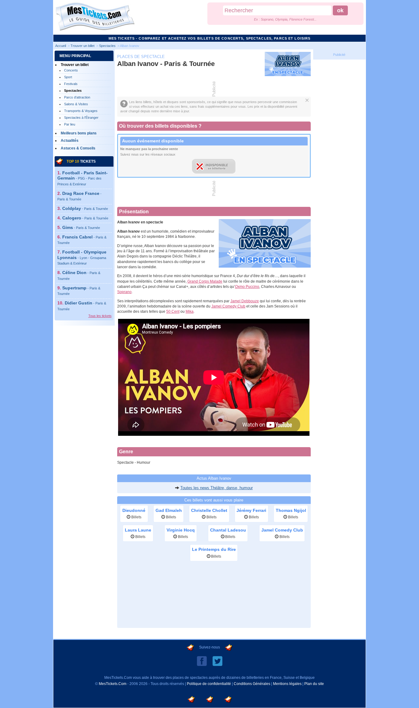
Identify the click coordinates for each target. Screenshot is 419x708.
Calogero (85, 217)
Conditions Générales (252, 684)
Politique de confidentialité (209, 684)
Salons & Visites (76, 104)
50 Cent (172, 311)
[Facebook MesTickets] (201, 661)
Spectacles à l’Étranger (81, 117)
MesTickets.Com (112, 684)
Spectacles (73, 90)
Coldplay (85, 208)
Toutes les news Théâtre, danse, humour (216, 488)
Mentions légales (287, 684)
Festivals (71, 84)
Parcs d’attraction (77, 97)
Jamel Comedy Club (228, 306)
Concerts (71, 70)
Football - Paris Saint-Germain (82, 178)
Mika (190, 311)
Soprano (124, 292)
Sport (68, 77)
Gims (81, 227)
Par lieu (69, 124)
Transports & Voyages (81, 111)
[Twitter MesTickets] (217, 661)
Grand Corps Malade (204, 281)
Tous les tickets (100, 316)
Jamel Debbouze (244, 301)
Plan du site (314, 684)
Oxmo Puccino (247, 286)
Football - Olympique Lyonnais (81, 257)
